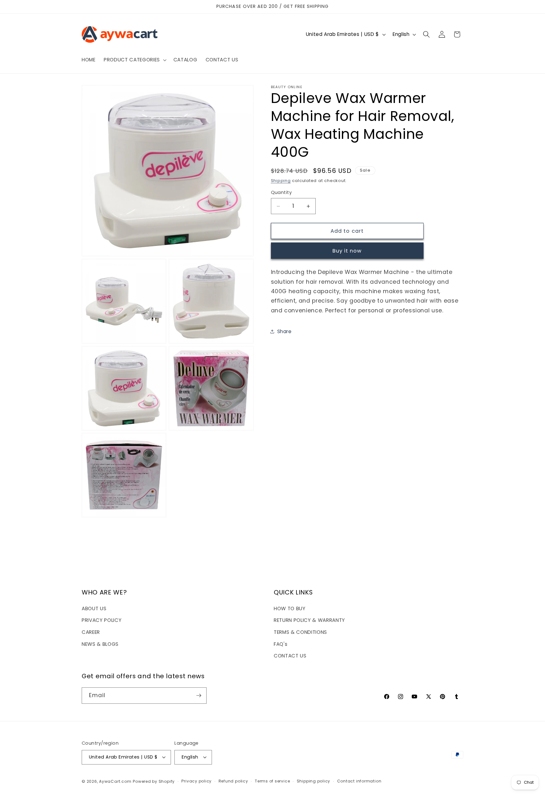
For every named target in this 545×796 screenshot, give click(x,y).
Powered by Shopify (154, 781)
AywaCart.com (115, 781)
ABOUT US (94, 608)
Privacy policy (196, 781)
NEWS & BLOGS (100, 644)
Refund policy (233, 781)
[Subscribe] (198, 695)
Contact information (359, 781)
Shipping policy (314, 781)
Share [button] (284, 331)
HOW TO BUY (290, 608)
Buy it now (347, 250)
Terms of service (272, 781)
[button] (134, 60)
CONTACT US (290, 655)
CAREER (91, 632)
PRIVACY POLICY (101, 620)
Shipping (281, 181)
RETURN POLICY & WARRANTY (309, 620)
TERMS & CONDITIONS (300, 632)
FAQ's (280, 644)
